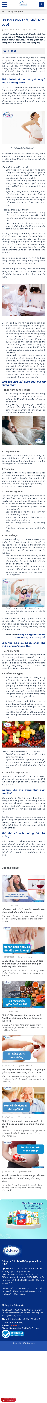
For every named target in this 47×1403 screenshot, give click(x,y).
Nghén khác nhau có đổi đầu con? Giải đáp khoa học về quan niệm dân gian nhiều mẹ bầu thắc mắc (22, 964)
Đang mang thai (15, 12)
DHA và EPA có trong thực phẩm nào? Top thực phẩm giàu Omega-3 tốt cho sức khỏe (22, 1018)
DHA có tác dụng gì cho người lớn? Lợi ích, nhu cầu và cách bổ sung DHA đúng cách (23, 1124)
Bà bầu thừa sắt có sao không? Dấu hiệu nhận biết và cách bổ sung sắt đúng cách (23, 1178)
